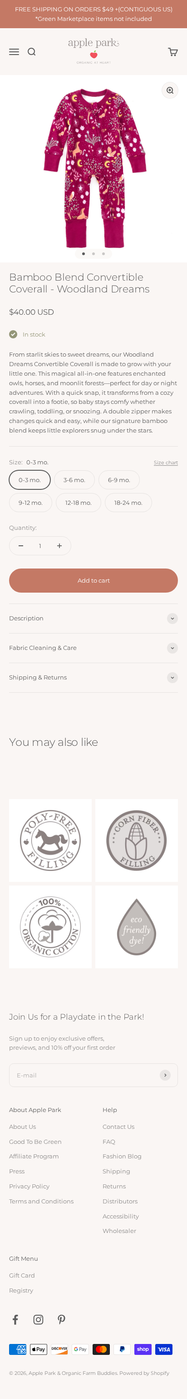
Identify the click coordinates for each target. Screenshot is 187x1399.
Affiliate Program (34, 1156)
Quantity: (23, 527)
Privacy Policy (29, 1186)
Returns (114, 1186)
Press (17, 1171)
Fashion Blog (122, 1156)
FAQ (109, 1141)
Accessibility (121, 1216)
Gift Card (22, 1275)
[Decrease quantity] (21, 546)
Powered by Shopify (144, 1373)
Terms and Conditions (41, 1201)
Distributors (120, 1201)
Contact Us (118, 1126)
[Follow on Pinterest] (61, 1319)
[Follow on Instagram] (38, 1319)
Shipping (116, 1171)
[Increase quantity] (59, 546)
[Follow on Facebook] (15, 1319)
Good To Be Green (35, 1141)
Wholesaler (119, 1230)
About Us (22, 1126)
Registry (21, 1290)
